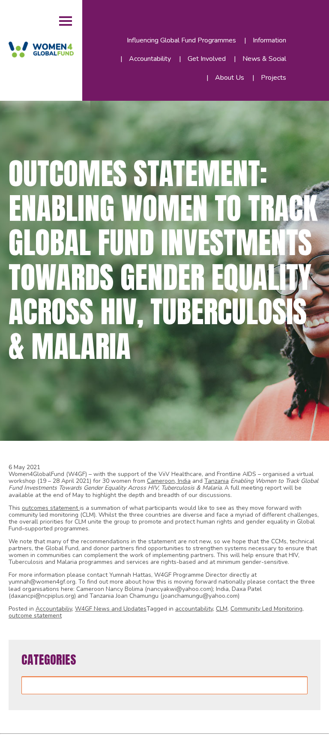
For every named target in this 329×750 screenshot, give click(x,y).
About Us (229, 77)
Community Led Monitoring (266, 609)
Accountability (150, 58)
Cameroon (161, 481)
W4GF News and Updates (111, 609)
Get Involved (207, 58)
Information (269, 40)
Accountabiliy (54, 609)
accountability (194, 609)
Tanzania (216, 481)
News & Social (264, 58)
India (183, 481)
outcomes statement (51, 508)
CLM (221, 609)
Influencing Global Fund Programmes (181, 40)
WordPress (135, 740)
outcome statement (35, 615)
